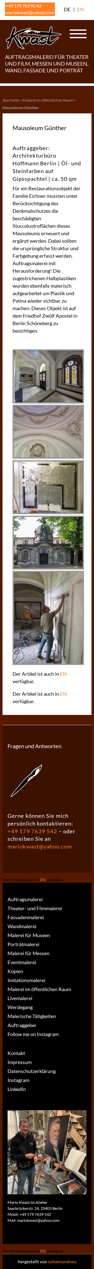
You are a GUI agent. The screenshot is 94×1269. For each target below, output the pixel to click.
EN (80, 9)
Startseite (11, 100)
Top (88, 1262)
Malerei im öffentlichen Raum (48, 100)
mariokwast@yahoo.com (30, 12)
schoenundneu (62, 1261)
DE (67, 9)
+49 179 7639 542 (32, 831)
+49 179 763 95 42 (23, 5)
